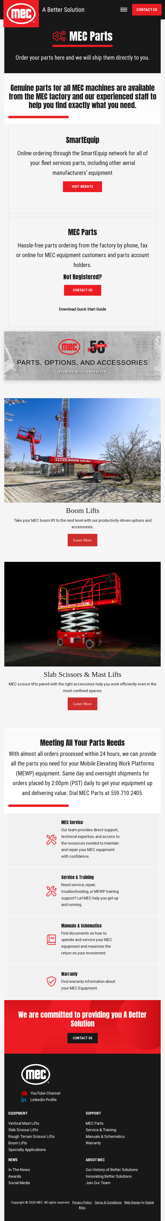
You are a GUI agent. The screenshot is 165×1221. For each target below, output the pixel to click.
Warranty (93, 1143)
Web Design (132, 1202)
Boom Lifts (17, 1143)
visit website (82, 187)
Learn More (82, 540)
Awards (14, 1176)
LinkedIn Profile (44, 1099)
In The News (19, 1169)
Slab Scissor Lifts (23, 1130)
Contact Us (146, 9)
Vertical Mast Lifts (23, 1123)
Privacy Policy (82, 1202)
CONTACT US (82, 290)
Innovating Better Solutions (109, 1176)
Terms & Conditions (108, 1202)
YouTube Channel (45, 1093)
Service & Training (101, 1130)
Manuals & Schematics (105, 1136)
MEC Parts (95, 1123)
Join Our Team (98, 1183)
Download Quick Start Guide (82, 309)
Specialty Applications (27, 1149)
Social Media (19, 1183)
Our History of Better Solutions (112, 1169)
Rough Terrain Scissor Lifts (31, 1136)
